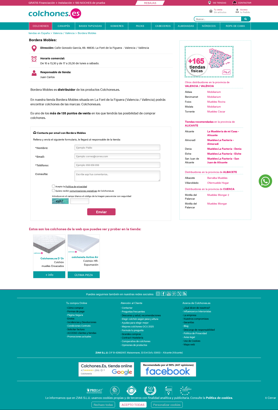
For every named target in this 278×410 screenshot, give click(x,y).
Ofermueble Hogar (218, 182)
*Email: (39, 156)
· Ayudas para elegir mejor (135, 322)
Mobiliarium (214, 92)
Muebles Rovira (216, 101)
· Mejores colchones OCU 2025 (137, 326)
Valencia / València (64, 33)
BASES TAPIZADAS (90, 26)
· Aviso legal (188, 337)
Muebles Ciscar (216, 111)
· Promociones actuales (78, 336)
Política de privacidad (76, 186)
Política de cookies (219, 397)
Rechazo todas (103, 404)
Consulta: (41, 174)
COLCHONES (41, 26)
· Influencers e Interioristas (196, 311)
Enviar (101, 211)
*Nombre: (41, 148)
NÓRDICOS (209, 26)
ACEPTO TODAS (133, 404)
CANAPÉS (64, 26)
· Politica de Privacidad (194, 333)
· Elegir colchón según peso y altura (139, 319)
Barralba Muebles (217, 178)
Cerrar (270, 397)
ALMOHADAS (186, 26)
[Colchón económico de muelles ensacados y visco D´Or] (49, 244)
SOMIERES (116, 26)
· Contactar (127, 307)
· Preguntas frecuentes (133, 311)
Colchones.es (90, 104)
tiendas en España (39, 33)
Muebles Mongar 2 (218, 195)
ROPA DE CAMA (235, 26)
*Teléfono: (42, 165)
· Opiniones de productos (134, 345)
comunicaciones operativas (83, 190)
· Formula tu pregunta (132, 330)
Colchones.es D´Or (52, 258)
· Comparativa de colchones (135, 341)
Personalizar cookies (167, 404)
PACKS (140, 26)
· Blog (185, 326)
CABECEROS (163, 26)
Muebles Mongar (217, 203)
